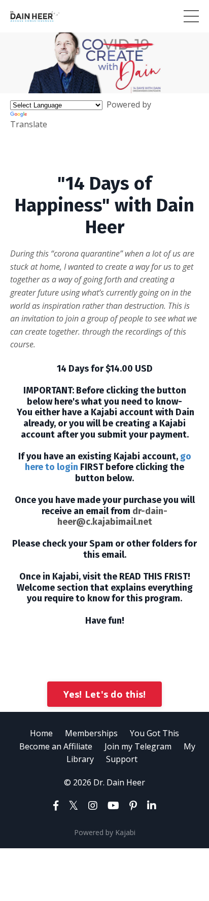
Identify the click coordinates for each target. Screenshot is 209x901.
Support (121, 759)
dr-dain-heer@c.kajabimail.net (112, 517)
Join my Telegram (137, 746)
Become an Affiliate (55, 746)
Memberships (91, 733)
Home (41, 733)
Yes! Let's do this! (104, 694)
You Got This (154, 733)
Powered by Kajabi (104, 832)
